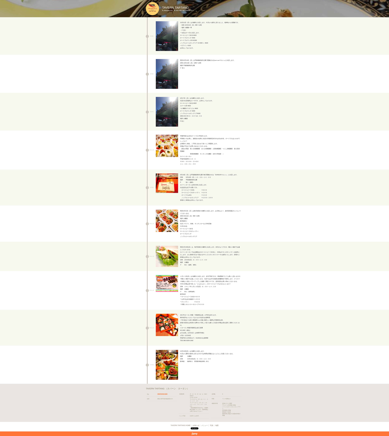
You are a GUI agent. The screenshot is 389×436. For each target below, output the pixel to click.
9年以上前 (151, 223)
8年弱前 (152, 36)
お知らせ (196, 425)
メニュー (204, 425)
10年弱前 (152, 364)
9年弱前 (152, 187)
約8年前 (152, 111)
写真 (211, 425)
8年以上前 (151, 149)
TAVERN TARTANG (175, 7)
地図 (217, 425)
